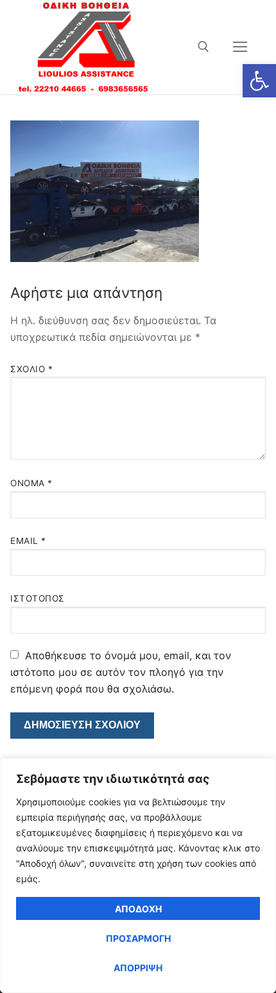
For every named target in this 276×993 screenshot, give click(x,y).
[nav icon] (240, 46)
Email (28, 541)
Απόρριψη (138, 967)
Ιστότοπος (37, 598)
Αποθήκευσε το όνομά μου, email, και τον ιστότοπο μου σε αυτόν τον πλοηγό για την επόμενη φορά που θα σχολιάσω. (120, 672)
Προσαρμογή (138, 938)
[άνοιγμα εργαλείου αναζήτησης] (203, 47)
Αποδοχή (138, 908)
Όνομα (31, 483)
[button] (259, 80)
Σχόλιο (31, 369)
